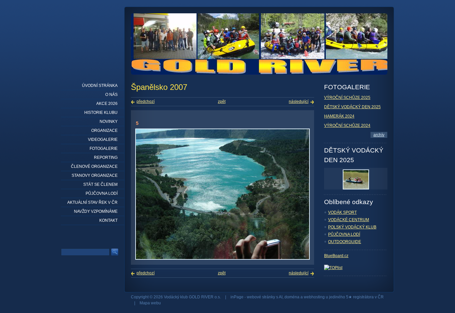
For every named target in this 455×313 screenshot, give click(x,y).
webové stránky (261, 297)
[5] (222, 258)
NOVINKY (109, 121)
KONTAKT (108, 220)
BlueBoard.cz (336, 255)
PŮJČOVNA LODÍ (344, 234)
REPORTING (106, 157)
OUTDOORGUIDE (344, 241)
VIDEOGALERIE (103, 139)
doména (291, 297)
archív (378, 135)
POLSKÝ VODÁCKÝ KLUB (352, 227)
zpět (222, 101)
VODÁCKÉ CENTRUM (348, 219)
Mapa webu (150, 303)
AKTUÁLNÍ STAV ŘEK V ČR (92, 202)
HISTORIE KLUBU (101, 112)
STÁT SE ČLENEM (100, 184)
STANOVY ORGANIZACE (95, 175)
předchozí (146, 101)
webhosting (314, 297)
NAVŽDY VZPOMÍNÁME (96, 211)
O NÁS (111, 94)
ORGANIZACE (104, 130)
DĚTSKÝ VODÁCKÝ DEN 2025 (352, 107)
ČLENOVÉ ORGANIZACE (94, 166)
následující (298, 101)
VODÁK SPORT (342, 212)
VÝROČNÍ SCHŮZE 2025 (347, 97)
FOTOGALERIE (104, 148)
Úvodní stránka (100, 85)
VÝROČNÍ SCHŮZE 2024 (347, 125)
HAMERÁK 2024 (339, 116)
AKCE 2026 (107, 103)
